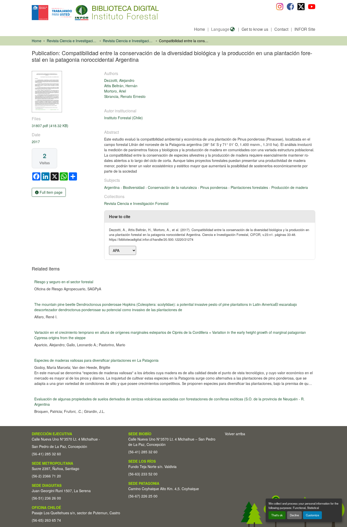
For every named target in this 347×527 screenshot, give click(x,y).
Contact (281, 29)
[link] (65, 125)
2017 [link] (36, 141)
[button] (73, 12)
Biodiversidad (134, 187)
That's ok (277, 515)
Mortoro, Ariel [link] (115, 91)
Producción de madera (289, 187)
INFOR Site (304, 29)
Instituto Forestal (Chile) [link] (123, 117)
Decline (294, 515)
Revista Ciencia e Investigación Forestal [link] (128, 40)
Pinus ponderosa (214, 187)
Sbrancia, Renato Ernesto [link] (125, 96)
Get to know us (255, 29)
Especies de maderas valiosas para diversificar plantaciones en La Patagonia (96, 360)
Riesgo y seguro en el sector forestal (63, 281)
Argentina (112, 187)
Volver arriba (235, 433)
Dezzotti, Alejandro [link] (119, 80)
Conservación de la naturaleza (173, 187)
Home (199, 29)
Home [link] (36, 40)
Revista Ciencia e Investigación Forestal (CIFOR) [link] (72, 40)
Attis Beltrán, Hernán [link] (120, 85)
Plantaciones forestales (250, 187)
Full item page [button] (50, 192)
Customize (312, 515)
